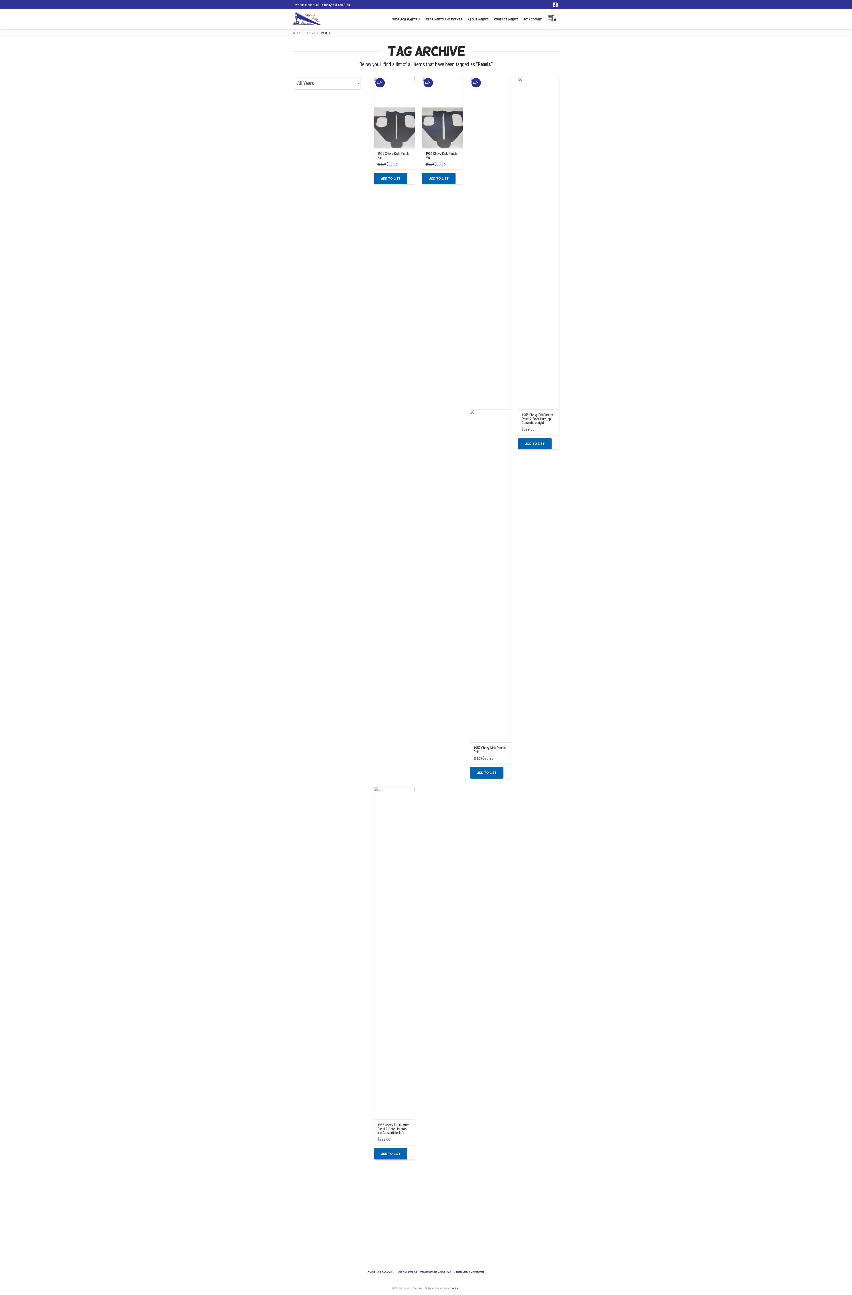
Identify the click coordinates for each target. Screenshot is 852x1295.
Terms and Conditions (469, 1271)
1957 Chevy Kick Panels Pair (489, 750)
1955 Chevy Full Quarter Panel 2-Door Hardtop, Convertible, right (537, 419)
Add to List (390, 178)
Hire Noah (454, 1288)
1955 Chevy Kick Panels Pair (393, 155)
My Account (386, 1271)
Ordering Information (435, 1271)
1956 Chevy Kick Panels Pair (442, 155)
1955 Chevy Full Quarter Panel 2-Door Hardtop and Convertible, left (393, 1129)
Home (371, 1271)
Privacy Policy (407, 1271)
